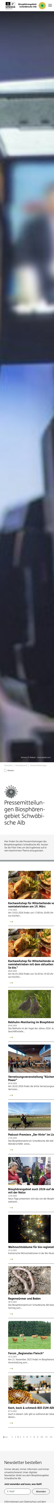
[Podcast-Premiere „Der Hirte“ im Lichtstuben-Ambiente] (10, 1149)
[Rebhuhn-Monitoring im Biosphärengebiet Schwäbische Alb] (10, 1037)
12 (51, 1437)
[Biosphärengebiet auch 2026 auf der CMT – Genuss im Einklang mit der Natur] (10, 1207)
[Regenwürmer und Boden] (10, 1313)
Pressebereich (21, 766)
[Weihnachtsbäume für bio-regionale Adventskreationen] (10, 1259)
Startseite (8, 766)
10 (41, 1437)
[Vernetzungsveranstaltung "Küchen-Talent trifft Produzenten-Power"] (10, 1095)
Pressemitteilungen (38, 766)
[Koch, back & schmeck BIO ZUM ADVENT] (10, 1423)
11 (46, 1437)
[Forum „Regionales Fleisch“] (10, 1368)
